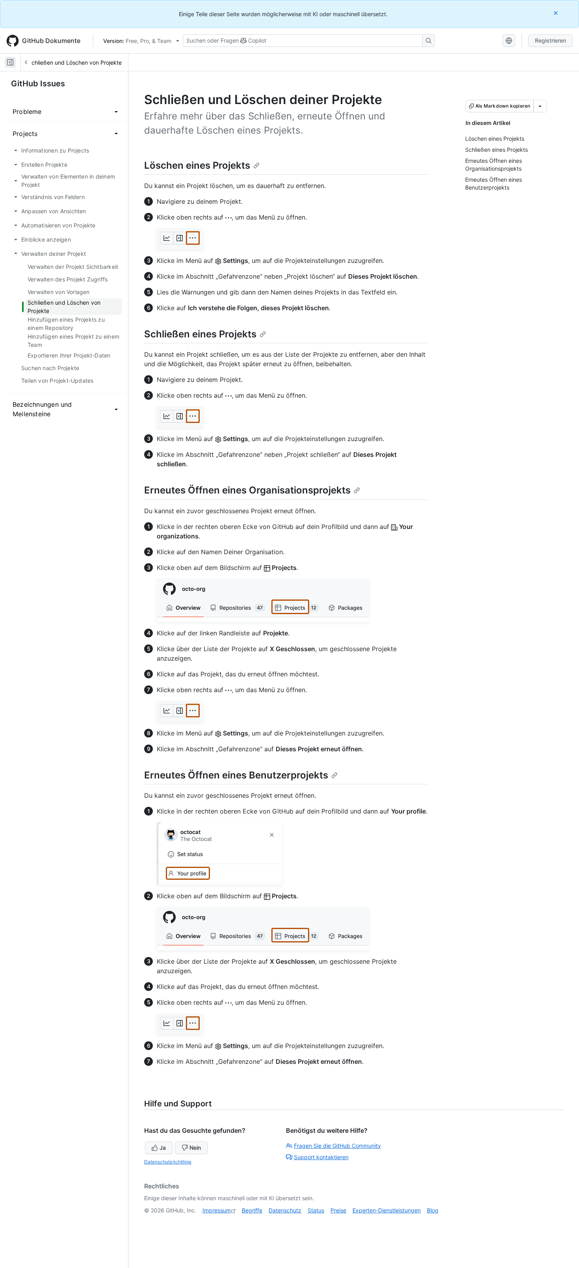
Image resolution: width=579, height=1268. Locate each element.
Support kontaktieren (321, 1157)
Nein (195, 1147)
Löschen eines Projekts (197, 165)
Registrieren (550, 40)
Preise (338, 1210)
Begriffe (252, 1210)
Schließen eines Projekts (200, 334)
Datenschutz (285, 1210)
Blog (432, 1210)
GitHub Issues (38, 83)
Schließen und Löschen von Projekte (75, 62)
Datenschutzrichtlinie (167, 1162)
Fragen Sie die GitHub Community (337, 1145)
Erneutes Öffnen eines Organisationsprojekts (247, 490)
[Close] (556, 12)
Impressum (216, 1210)
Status (316, 1210)
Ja (163, 1147)
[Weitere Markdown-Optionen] (540, 106)
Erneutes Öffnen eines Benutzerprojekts (236, 775)
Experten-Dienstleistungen (387, 1210)
